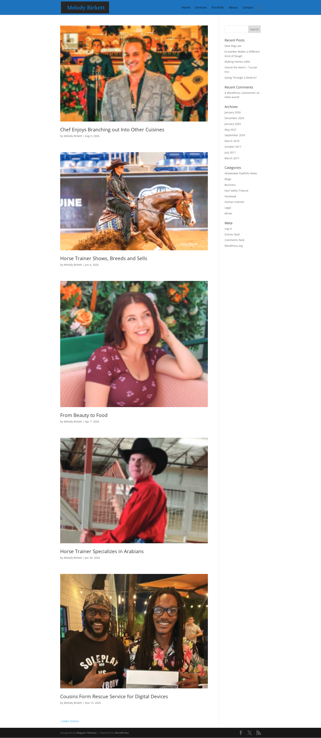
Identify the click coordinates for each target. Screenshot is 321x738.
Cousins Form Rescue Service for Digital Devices (114, 696)
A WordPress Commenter (240, 93)
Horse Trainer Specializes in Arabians (102, 551)
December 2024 (234, 118)
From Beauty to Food (84, 415)
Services (201, 7)
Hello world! (232, 97)
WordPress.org (234, 245)
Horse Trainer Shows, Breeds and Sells (103, 258)
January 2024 (233, 124)
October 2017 (233, 146)
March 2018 (232, 141)
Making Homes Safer (237, 61)
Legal (228, 207)
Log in (228, 228)
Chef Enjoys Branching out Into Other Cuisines (112, 129)
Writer (228, 213)
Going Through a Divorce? (241, 77)
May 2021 (230, 129)
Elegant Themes (86, 732)
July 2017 (230, 152)
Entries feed (232, 234)
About (233, 7)
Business (230, 185)
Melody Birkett (73, 136)
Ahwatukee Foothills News (241, 173)
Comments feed (234, 240)
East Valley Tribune (236, 190)
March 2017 (232, 158)
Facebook (230, 196)
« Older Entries (69, 721)
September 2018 (235, 135)
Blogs (228, 179)
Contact (247, 7)
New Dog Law (233, 46)
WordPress (122, 732)
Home (186, 7)
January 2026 (233, 112)
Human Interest (234, 202)
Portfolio (218, 7)
